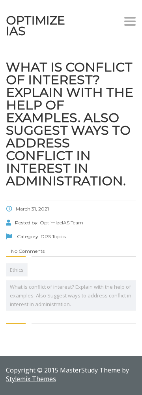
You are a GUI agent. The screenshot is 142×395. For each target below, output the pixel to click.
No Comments (27, 251)
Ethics (17, 269)
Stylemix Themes (31, 378)
